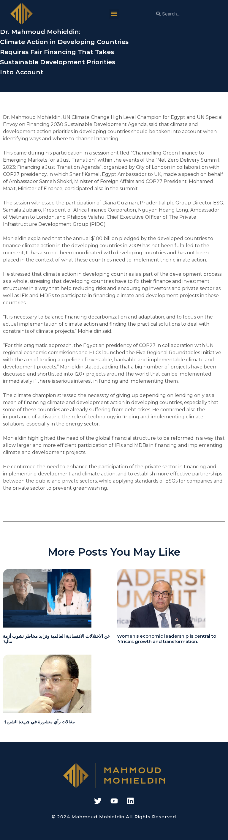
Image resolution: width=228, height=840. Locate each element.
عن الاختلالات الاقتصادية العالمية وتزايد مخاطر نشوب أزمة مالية (56, 638)
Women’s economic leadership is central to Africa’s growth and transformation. (166, 638)
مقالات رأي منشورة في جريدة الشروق (39, 721)
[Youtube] (114, 801)
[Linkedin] (130, 801)
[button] (114, 14)
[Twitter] (97, 801)
